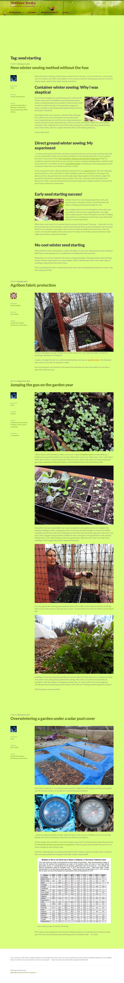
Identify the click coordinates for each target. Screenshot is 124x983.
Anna (12, 88)
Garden (13, 97)
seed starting (21, 107)
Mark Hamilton (15, 305)
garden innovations (17, 323)
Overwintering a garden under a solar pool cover (52, 718)
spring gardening (16, 110)
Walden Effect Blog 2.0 (49, 12)
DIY (11, 314)
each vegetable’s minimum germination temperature (79, 159)
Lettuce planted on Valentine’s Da (51, 462)
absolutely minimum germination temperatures (56, 845)
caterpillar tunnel (86, 455)
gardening (14, 105)
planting (13, 107)
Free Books (32, 12)
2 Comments (14, 435)
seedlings (13, 424)
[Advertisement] (62, 35)
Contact (65, 12)
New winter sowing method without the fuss (49, 67)
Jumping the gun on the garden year (41, 384)
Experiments (20, 97)
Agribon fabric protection (33, 285)
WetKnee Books (22, 3)
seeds (19, 424)
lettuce (24, 105)
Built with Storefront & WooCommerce (23, 972)
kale (19, 105)
